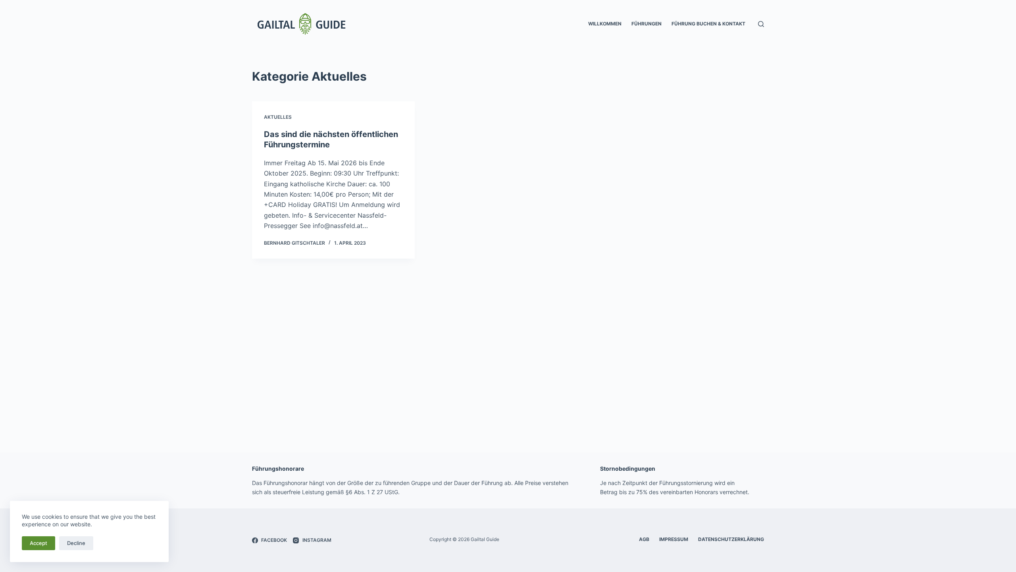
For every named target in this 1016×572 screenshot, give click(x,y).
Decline (76, 543)
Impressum (673, 539)
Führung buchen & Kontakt (708, 24)
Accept (38, 543)
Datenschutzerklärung (731, 539)
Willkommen (605, 24)
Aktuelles (278, 117)
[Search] (761, 24)
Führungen (646, 24)
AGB (644, 539)
